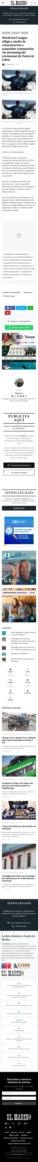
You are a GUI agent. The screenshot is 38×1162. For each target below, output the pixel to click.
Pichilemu (16, 33)
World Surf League (9, 296)
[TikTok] (6, 1127)
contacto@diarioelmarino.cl (20, 465)
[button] (3, 3)
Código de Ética (14, 1135)
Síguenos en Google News (21, 321)
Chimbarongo (28, 779)
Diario (7, 1132)
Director (21, 1132)
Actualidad (6, 33)
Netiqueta (24, 1135)
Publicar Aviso (19, 508)
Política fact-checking (10, 1138)
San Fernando (28, 734)
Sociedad (24, 33)
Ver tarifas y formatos (19, 473)
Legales (28, 1132)
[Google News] (10, 1127)
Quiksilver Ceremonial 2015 (11, 292)
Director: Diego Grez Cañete (19, 1151)
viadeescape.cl (28, 292)
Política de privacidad (18, 1141)
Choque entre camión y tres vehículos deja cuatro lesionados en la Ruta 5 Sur (19, 740)
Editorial (14, 1132)
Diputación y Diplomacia (20, 653)
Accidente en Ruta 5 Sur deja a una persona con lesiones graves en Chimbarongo (17, 785)
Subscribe (18, 1103)
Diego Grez (19, 393)
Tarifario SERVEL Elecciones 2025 (19, 1143)
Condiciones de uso (26, 1138)
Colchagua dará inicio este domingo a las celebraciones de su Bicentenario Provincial (23, 641)
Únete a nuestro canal (20, 327)
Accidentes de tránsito (9, 734)
